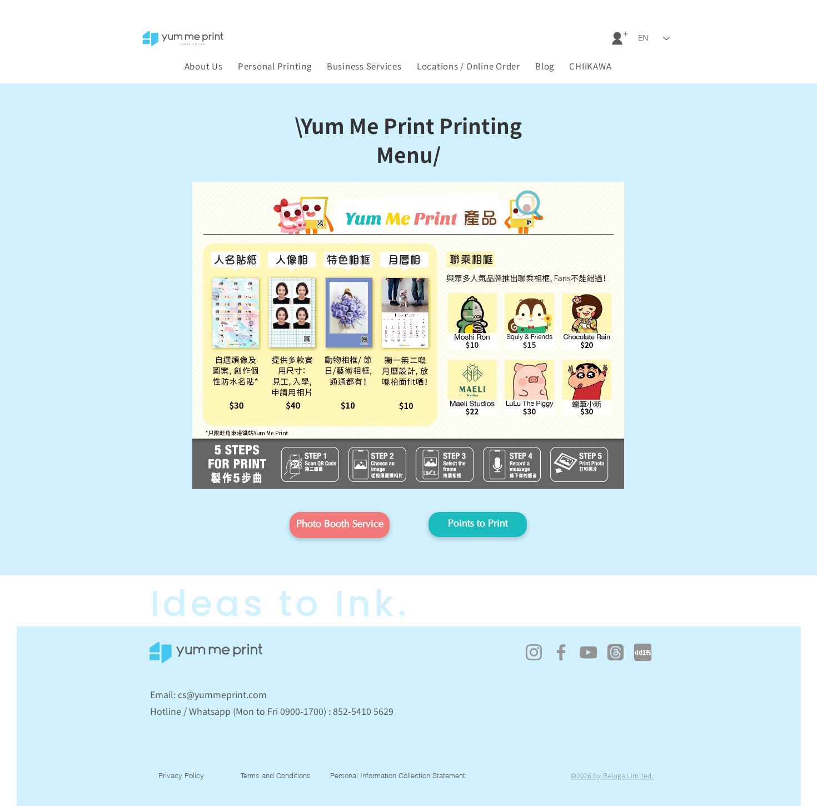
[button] (590, 66)
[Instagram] (534, 652)
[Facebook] (561, 652)
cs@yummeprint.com (222, 694)
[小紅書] (643, 652)
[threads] (615, 652)
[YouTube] (588, 652)
